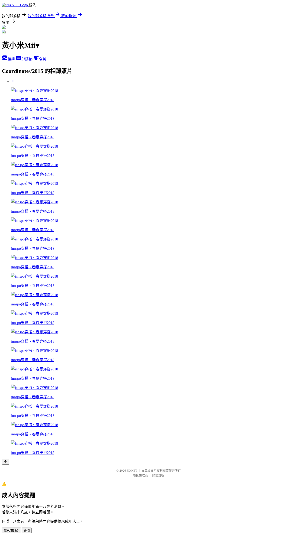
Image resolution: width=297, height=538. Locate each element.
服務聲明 (158, 475)
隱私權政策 (140, 475)
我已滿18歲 (11, 530)
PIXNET (132, 470)
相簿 (11, 59)
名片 (42, 59)
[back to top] (5, 462)
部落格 (27, 59)
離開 (27, 530)
